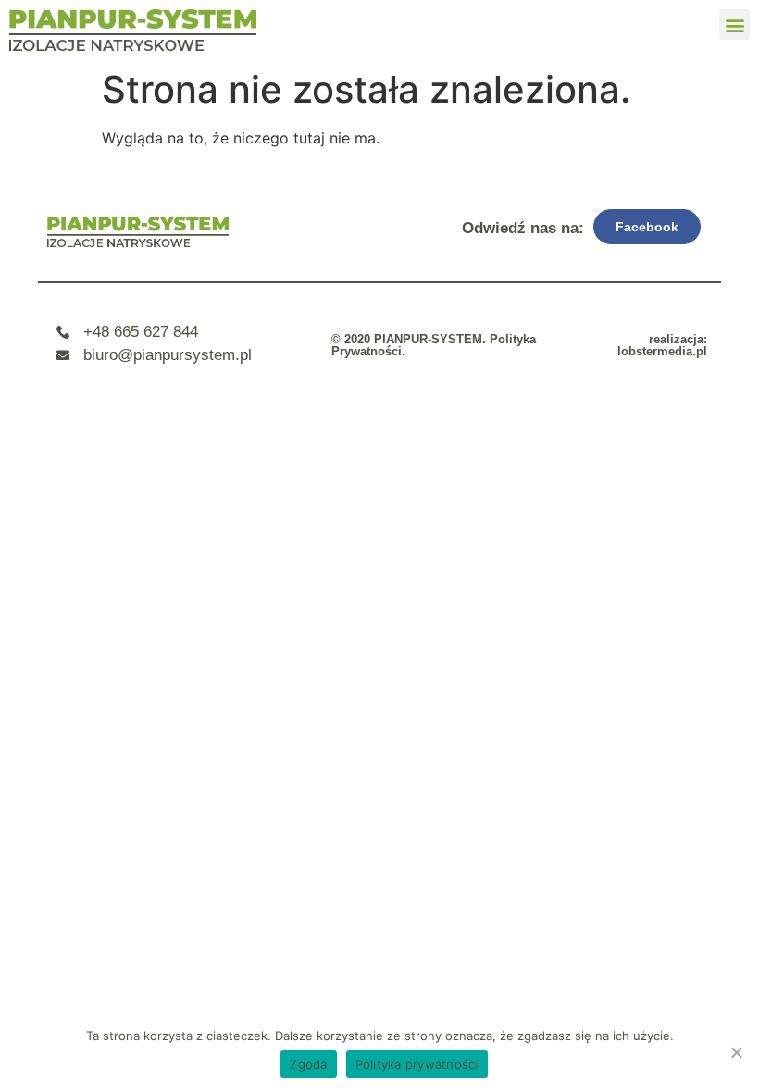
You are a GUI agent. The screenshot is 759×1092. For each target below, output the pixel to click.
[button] (734, 24)
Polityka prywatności (417, 1064)
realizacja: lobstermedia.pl (662, 345)
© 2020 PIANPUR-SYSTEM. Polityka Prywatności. (433, 345)
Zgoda (308, 1064)
